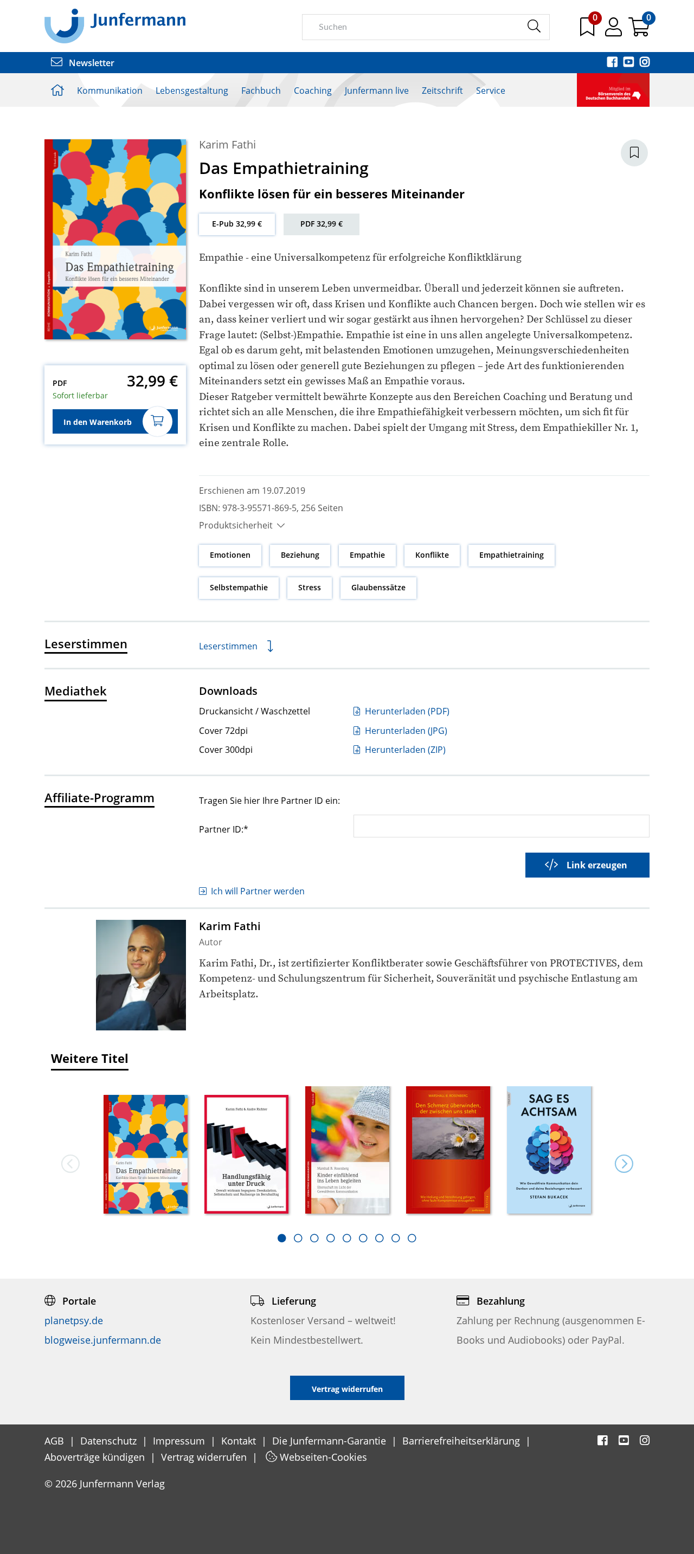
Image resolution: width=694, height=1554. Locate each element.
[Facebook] (613, 63)
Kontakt (240, 1440)
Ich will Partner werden (258, 891)
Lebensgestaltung (192, 90)
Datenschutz (109, 1440)
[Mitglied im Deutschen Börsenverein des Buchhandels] (613, 89)
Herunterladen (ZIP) (404, 750)
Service (490, 90)
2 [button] (298, 1238)
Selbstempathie (239, 587)
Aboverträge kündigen (95, 1456)
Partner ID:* (223, 829)
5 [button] (347, 1238)
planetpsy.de (73, 1320)
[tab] (282, 1238)
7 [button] (379, 1238)
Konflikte (432, 555)
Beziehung (300, 555)
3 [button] (314, 1238)
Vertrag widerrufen (205, 1456)
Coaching (313, 90)
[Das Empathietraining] (145, 1155)
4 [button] (330, 1238)
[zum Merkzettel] (588, 31)
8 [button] (395, 1238)
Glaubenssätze (378, 587)
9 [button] (412, 1238)
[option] (145, 1151)
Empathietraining (511, 555)
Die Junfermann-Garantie (330, 1440)
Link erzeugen (597, 865)
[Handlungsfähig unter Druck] (246, 1155)
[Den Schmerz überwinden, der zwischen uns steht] (448, 1150)
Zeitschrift (442, 90)
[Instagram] (645, 63)
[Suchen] (534, 26)
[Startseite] (114, 25)
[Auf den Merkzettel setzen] (634, 152)
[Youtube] (629, 63)
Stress (309, 587)
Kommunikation (110, 90)
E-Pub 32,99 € (237, 223)
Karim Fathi (227, 144)
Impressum (180, 1440)
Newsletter (90, 63)
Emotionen (230, 555)
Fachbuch (261, 90)
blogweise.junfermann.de (102, 1339)
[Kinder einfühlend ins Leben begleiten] (347, 1150)
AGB (55, 1440)
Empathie (367, 555)
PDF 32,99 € (321, 223)
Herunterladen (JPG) (405, 731)
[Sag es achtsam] (549, 1150)
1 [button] (282, 1238)
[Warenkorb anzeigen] (639, 31)
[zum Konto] (614, 31)
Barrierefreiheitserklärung (462, 1440)
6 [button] (363, 1238)
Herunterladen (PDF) (406, 711)
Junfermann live (377, 90)
